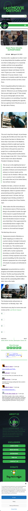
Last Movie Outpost (15, 310)
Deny (14, 501)
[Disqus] (14, 382)
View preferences (14, 505)
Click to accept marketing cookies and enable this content (14, 291)
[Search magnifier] (25, 16)
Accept (14, 497)
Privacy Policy (14, 509)
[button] (26, 483)
